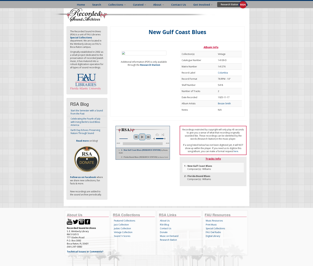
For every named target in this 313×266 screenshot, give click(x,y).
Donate (164, 232)
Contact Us (178, 4)
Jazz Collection (121, 224)
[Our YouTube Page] (69, 221)
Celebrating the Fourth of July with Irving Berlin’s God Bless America (85, 121)
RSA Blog (164, 224)
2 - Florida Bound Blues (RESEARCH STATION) (144, 157)
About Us (165, 220)
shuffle (162, 134)
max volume (164, 138)
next (148, 136)
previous (136, 136)
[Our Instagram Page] (81, 221)
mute (154, 138)
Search (96, 4)
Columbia (223, 72)
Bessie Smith (224, 103)
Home (81, 4)
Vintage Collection (123, 232)
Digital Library (213, 236)
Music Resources (214, 220)
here (235, 151)
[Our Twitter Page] (75, 221)
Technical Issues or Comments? (85, 251)
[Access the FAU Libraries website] (86, 80)
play (142, 137)
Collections (116, 4)
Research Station (229, 4)
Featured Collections (124, 220)
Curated (138, 4)
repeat (157, 134)
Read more (82, 140)
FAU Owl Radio (213, 232)
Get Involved (202, 4)
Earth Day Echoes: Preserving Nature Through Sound (85, 132)
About (157, 4)
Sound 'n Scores (122, 236)
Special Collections (215, 228)
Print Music (211, 224)
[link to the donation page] (87, 158)
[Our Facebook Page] (87, 221)
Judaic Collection (122, 228)
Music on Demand (169, 236)
